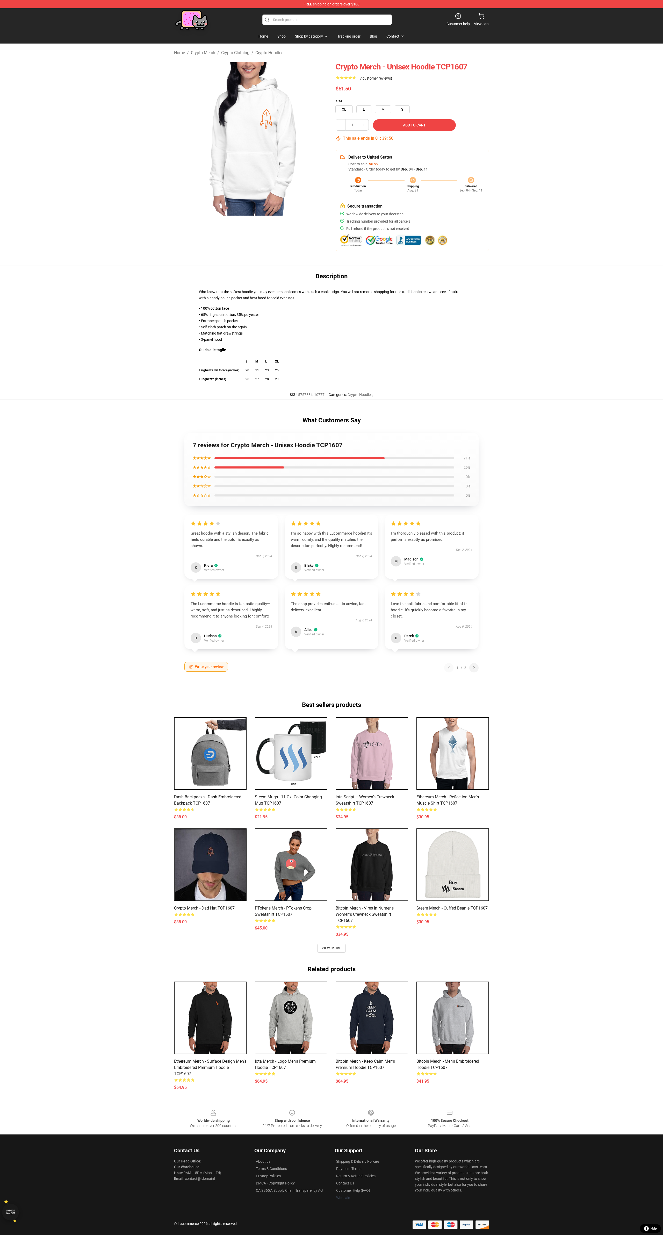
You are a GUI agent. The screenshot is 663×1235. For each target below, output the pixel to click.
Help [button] (654, 1228)
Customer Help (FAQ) (353, 1190)
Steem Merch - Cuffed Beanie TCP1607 (452, 908)
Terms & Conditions (271, 1169)
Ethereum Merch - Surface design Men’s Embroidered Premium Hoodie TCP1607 (210, 1067)
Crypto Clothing (235, 52)
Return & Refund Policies (356, 1176)
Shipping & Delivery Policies (357, 1161)
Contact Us (345, 1183)
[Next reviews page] (474, 667)
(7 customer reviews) (375, 78)
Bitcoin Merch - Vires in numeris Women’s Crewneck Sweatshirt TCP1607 (365, 914)
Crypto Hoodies (269, 52)
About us (263, 1161)
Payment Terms (348, 1169)
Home (179, 52)
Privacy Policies (268, 1176)
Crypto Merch (203, 52)
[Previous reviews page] (448, 667)
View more (332, 948)
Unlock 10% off (10, 1212)
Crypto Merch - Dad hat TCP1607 (204, 908)
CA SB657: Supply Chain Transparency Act (289, 1190)
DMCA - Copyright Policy (275, 1183)
